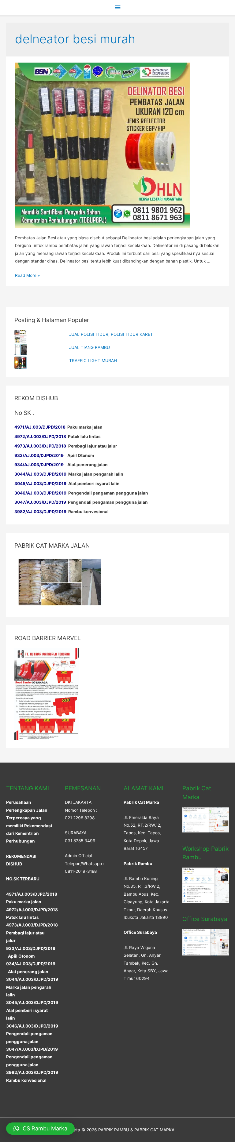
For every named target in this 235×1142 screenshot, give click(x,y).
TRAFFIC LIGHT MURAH (93, 360)
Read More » (27, 275)
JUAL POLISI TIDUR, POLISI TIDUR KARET (111, 334)
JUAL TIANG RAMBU (89, 347)
